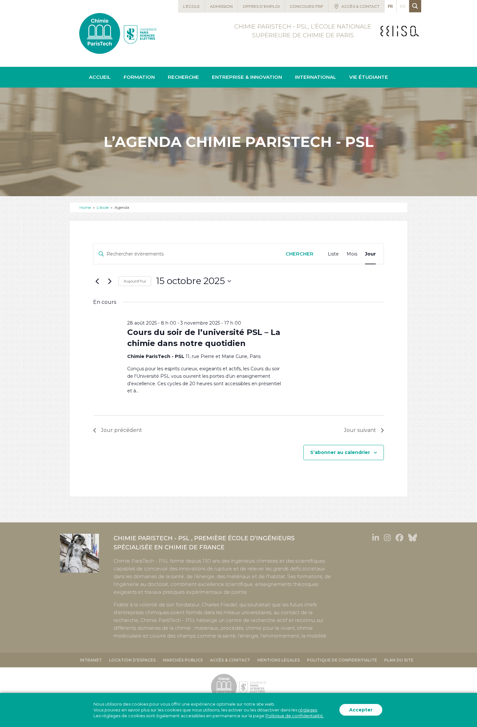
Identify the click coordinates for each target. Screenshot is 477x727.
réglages (307, 710)
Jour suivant (360, 430)
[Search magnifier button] (415, 6)
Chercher (299, 254)
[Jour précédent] (97, 281)
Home (85, 207)
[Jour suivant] (110, 281)
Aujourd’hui (135, 281)
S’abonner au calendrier (340, 452)
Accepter (361, 710)
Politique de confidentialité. (294, 716)
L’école (103, 207)
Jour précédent (121, 430)
